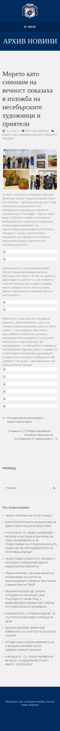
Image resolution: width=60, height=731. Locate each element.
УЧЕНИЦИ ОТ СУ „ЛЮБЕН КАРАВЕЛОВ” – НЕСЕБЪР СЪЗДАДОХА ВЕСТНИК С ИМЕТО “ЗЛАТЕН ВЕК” (31, 660)
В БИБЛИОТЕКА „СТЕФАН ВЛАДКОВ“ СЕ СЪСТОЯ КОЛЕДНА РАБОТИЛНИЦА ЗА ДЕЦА (30, 617)
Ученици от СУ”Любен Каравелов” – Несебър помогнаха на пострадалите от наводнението (30, 434)
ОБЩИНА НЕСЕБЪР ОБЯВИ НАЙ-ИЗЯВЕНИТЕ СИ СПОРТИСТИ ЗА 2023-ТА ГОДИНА (30, 631)
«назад (9, 467)
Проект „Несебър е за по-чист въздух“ (28, 515)
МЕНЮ (31, 26)
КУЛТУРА (30, 131)
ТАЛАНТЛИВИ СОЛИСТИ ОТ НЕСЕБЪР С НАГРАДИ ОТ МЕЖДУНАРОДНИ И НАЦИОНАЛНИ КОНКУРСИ (30, 562)
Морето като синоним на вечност (23, 134)
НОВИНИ (43, 131)
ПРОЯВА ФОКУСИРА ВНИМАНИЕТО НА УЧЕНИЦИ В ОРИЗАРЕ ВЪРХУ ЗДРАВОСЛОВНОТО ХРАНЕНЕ (29, 646)
